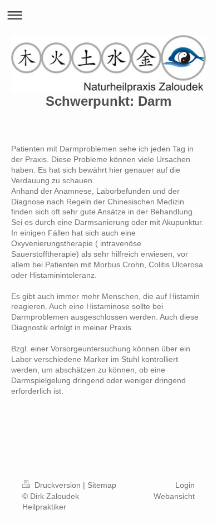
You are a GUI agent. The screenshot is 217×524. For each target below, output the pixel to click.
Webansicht (174, 496)
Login (185, 485)
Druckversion (57, 485)
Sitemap (101, 485)
